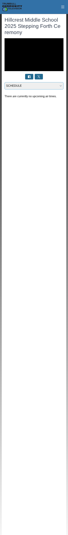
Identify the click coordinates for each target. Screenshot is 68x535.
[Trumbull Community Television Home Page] (12, 7)
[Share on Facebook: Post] (29, 76)
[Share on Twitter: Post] (39, 76)
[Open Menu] (62, 6)
